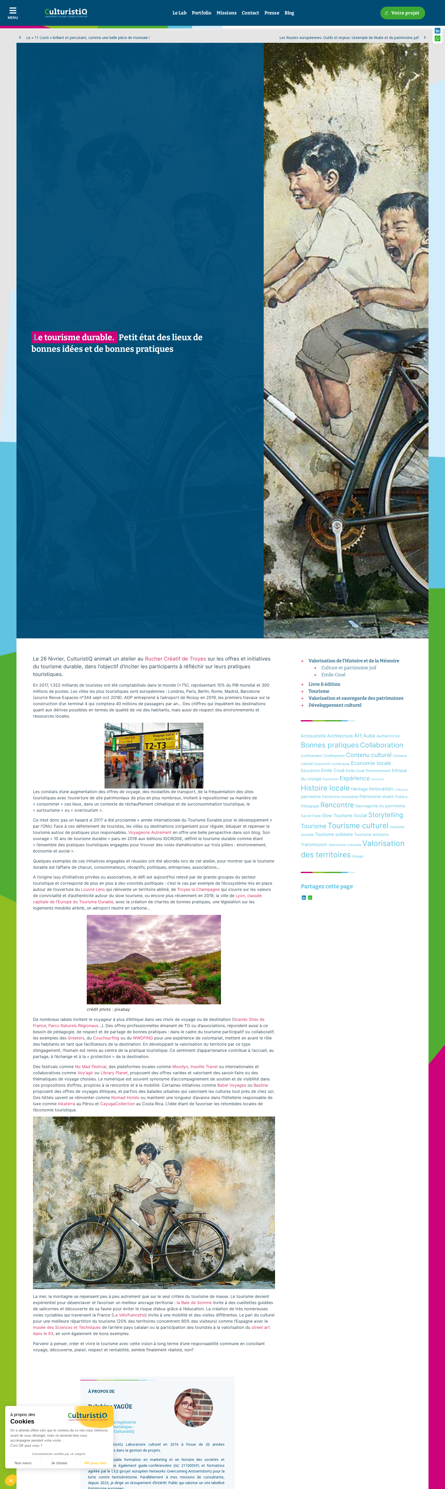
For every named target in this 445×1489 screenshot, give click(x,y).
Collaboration (381, 745)
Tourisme (319, 691)
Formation (377, 779)
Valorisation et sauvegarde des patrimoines (356, 698)
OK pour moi (95, 1463)
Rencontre (337, 805)
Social (360, 815)
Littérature (401, 789)
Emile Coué (333, 675)
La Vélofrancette (129, 1314)
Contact (250, 13)
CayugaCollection (117, 1103)
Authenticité (388, 736)
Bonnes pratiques (330, 745)
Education (310, 770)
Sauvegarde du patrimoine (380, 805)
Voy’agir (85, 1072)
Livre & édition (324, 684)
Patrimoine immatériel (340, 796)
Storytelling (385, 815)
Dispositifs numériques (332, 764)
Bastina (261, 1085)
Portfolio (201, 13)
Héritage (359, 789)
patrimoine (311, 796)
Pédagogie (310, 806)
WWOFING (143, 1037)
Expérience (355, 778)
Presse (271, 13)
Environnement (378, 770)
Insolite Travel (204, 1066)
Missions (227, 13)
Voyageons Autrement (150, 832)
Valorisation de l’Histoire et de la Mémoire (354, 661)
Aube (369, 736)
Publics (401, 796)
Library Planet (114, 1072)
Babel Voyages (231, 1085)
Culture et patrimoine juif (348, 668)
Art (358, 735)
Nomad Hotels (125, 1097)
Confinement (311, 755)
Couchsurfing (106, 1037)
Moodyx (180, 1066)
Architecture (340, 735)
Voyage (357, 856)
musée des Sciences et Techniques (67, 1327)
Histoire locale (325, 788)
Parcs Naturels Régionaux (73, 1025)
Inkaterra (66, 1103)
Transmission (314, 844)
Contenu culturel (368, 755)
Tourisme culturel (358, 825)
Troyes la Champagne (198, 889)
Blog (289, 13)
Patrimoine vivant (377, 796)
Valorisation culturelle (345, 845)
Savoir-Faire (311, 815)
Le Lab (180, 13)
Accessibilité (313, 735)
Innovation (381, 789)
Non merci (23, 1463)
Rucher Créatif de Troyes (175, 659)
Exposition (330, 779)
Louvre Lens (93, 889)
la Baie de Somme (194, 1302)
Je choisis (59, 1463)
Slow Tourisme (337, 815)
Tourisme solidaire (334, 834)
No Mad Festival (90, 1066)
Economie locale (371, 763)
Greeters (76, 1037)
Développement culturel (335, 705)
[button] (11, 1480)
